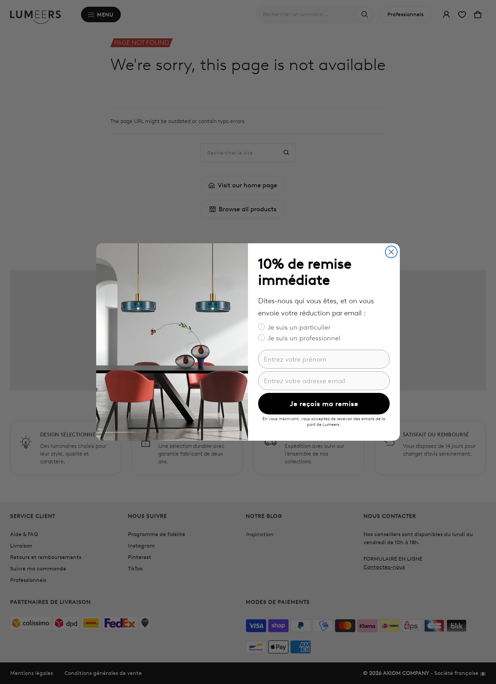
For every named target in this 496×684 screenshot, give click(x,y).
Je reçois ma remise (324, 404)
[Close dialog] (391, 252)
